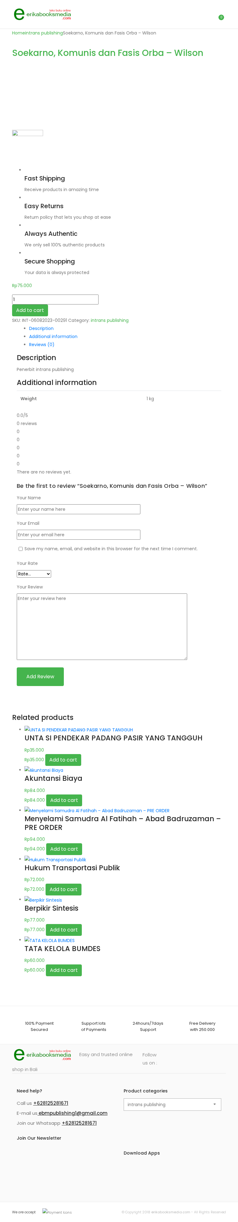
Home (18, 33)
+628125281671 (50, 1103)
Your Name (29, 498)
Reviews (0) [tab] (42, 344)
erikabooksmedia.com (170, 1212)
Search (191, 14)
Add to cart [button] (63, 759)
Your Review (30, 587)
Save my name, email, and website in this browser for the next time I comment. (111, 549)
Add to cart (30, 310)
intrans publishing (44, 33)
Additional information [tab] (53, 336)
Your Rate (27, 563)
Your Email (28, 523)
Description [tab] (41, 328)
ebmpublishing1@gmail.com (72, 1113)
